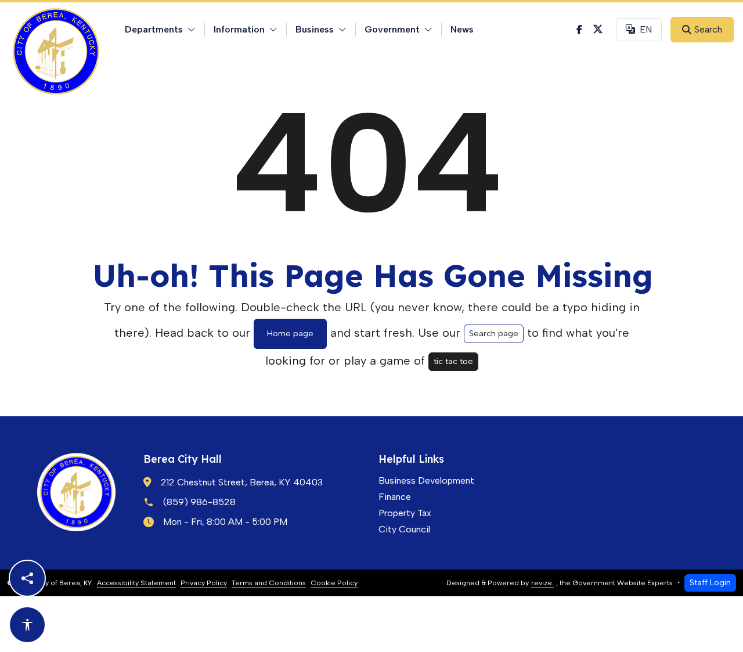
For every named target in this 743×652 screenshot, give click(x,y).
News (462, 29)
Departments (154, 29)
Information (239, 29)
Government (392, 29)
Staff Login (710, 582)
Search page (493, 333)
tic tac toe (453, 361)
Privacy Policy (204, 582)
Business (314, 29)
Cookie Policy (334, 582)
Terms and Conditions (269, 582)
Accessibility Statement (136, 582)
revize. (542, 582)
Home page (290, 333)
